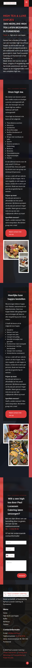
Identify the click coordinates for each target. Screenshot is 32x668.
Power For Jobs (8, 658)
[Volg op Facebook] (27, 663)
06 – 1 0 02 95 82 (12, 529)
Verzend (22, 576)
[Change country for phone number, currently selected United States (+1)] (8, 556)
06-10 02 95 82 (20, 636)
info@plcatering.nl (14, 633)
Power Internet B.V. (10, 653)
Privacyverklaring (18, 655)
